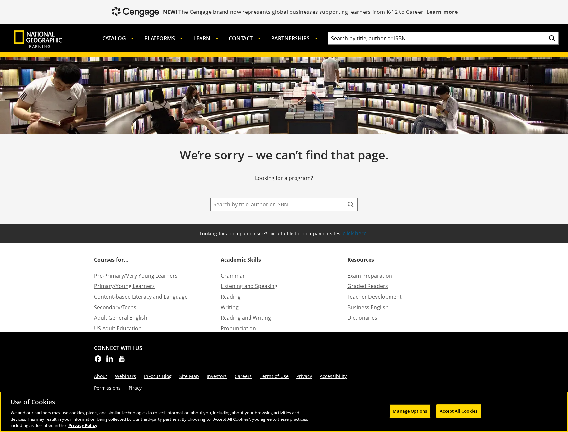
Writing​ (230, 307)
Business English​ (368, 307)
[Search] (551, 38)
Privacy (304, 376)
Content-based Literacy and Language (141, 296)
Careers (243, 376)
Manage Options (410, 411)
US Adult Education (118, 328)
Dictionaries (362, 317)
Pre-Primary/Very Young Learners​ (136, 275)
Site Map (189, 376)
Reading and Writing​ (246, 317)
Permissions (107, 388)
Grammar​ (233, 275)
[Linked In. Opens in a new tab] (110, 360)
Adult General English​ (120, 317)
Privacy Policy (82, 425)
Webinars (125, 376)
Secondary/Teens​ (115, 307)
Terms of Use (274, 376)
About (100, 376)
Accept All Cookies (458, 411)
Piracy (135, 388)
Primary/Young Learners (124, 286)
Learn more (442, 11)
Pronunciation (238, 328)
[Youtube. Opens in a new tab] (122, 360)
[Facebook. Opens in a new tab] (98, 360)
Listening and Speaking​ (249, 286)
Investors (217, 376)
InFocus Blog (158, 376)
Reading (231, 296)
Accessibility (333, 376)
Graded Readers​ (367, 286)
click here (355, 233)
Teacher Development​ (374, 296)
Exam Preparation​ (369, 275)
